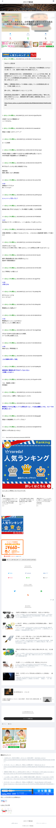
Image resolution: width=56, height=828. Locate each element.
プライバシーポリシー (41, 823)
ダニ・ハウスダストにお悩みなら (10, 797)
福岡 (30, 559)
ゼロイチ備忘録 (28, 2)
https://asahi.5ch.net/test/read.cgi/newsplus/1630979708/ (18, 437)
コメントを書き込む (28, 718)
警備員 (34, 559)
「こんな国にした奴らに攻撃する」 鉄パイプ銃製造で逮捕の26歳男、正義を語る (22, 777)
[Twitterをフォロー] (14, 591)
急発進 (25, 559)
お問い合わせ (15, 823)
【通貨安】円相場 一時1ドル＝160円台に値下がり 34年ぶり (17, 771)
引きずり (20, 559)
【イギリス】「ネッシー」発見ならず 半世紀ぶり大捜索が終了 (18, 764)
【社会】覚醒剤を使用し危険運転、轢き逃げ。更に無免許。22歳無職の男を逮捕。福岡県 (26, 500)
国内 (5, 559)
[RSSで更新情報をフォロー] (28, 595)
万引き (9, 559)
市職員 (14, 559)
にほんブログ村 (5, 805)
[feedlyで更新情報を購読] (41, 591)
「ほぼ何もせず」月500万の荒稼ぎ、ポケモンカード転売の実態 (18, 758)
